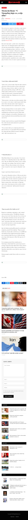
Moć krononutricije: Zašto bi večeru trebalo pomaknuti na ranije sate (18, 436)
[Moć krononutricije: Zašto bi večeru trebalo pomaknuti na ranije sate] (5, 437)
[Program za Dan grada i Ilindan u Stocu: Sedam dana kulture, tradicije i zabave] (5, 500)
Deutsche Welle (9, 40)
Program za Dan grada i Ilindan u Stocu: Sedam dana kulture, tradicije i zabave (17, 499)
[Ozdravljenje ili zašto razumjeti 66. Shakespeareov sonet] (5, 448)
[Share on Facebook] (5, 24)
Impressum (12, 516)
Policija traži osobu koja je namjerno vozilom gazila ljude (16, 416)
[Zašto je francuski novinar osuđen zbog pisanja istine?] (5, 455)
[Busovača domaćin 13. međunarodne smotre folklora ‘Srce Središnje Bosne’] (5, 480)
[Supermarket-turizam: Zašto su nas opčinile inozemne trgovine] (5, 430)
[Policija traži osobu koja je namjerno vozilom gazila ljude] (5, 417)
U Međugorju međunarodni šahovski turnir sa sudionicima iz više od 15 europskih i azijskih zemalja (18, 486)
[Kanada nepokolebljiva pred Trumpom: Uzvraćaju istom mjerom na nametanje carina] (14, 321)
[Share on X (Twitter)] (12, 24)
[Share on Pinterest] (20, 24)
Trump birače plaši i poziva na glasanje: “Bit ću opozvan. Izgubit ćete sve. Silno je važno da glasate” (13, 308)
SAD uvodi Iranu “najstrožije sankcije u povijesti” (12, 353)
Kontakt (17, 516)
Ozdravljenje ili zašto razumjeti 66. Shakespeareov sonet (16, 447)
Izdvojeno (4, 7)
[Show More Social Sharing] (25, 24)
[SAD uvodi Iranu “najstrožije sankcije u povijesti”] (14, 343)
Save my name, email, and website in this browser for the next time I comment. (13, 391)
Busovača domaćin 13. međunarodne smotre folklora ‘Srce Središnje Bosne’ (18, 479)
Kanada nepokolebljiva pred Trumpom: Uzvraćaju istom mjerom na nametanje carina (13, 331)
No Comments (20, 18)
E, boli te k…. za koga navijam (15, 467)
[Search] (26, 2)
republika (8, 18)
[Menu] (2, 2)
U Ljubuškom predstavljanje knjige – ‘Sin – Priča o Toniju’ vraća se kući (18, 492)
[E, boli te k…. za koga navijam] (5, 468)
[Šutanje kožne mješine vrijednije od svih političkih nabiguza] (5, 462)
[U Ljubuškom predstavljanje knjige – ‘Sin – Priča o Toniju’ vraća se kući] (5, 493)
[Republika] (14, 2)
